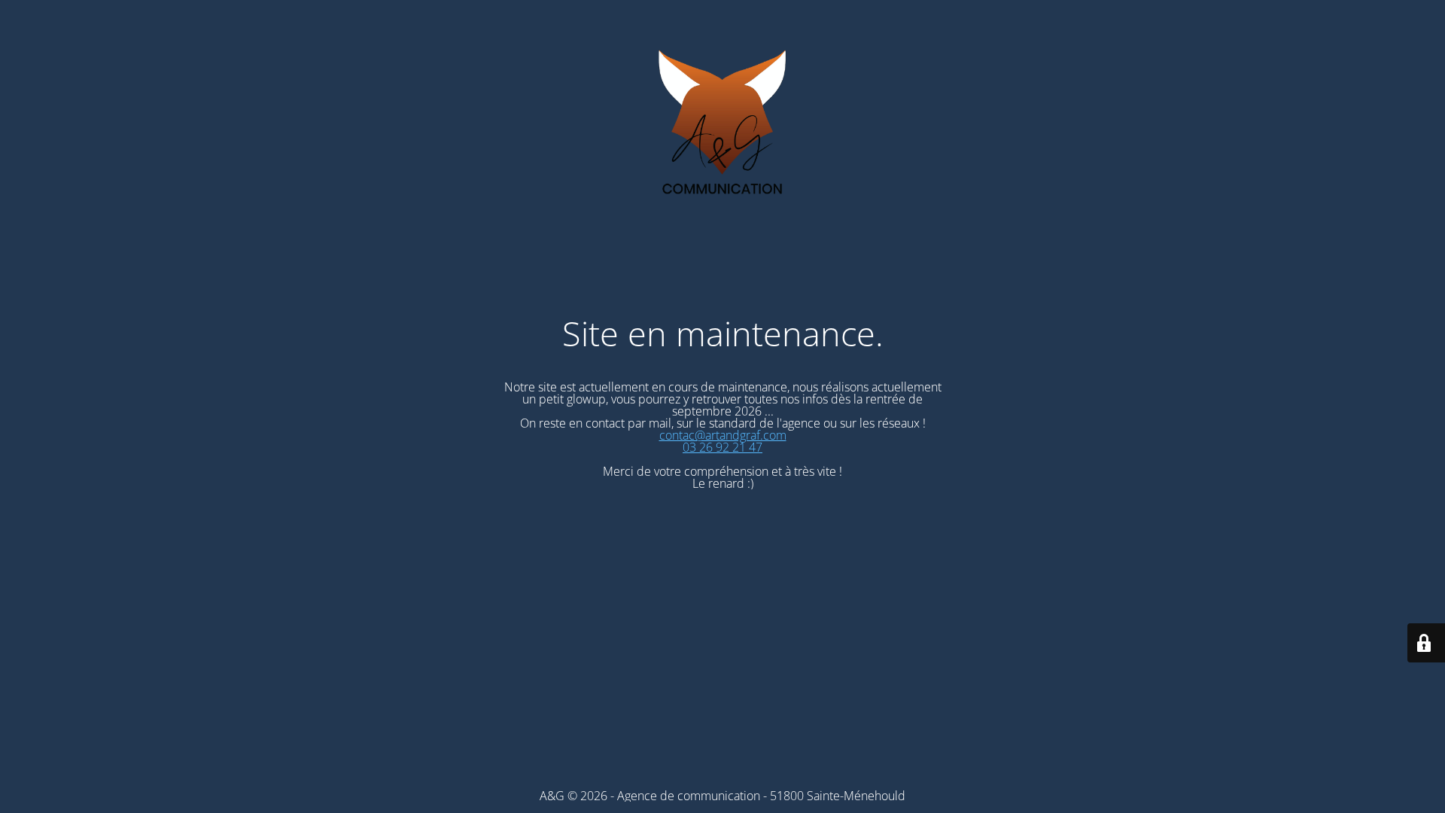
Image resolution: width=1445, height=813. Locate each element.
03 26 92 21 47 (722, 447)
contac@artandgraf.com (722, 435)
